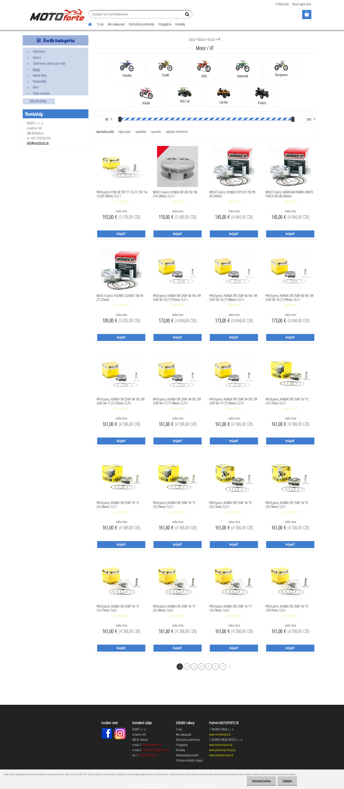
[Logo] (57, 15)
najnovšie (156, 131)
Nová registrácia (301, 4)
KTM (204, 76)
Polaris (262, 102)
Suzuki (165, 74)
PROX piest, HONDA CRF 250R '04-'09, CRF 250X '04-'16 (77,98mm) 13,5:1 (233, 298)
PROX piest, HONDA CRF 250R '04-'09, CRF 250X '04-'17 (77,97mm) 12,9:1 (121, 401)
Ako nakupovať (116, 24)
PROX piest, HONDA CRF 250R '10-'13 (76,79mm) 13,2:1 (174, 505)
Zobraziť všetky (37, 101)
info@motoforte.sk (38, 143)
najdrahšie (140, 131)
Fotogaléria (164, 24)
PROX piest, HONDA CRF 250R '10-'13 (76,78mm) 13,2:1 (118, 505)
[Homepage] (87, 23)
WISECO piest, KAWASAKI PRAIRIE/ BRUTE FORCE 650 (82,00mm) (289, 194)
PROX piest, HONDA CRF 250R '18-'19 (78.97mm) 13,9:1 (287, 608)
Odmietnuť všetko (261, 781)
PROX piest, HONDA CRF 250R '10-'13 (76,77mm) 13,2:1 (287, 401)
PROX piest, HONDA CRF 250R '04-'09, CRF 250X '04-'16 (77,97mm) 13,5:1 (177, 298)
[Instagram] (120, 729)
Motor (201, 39)
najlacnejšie (124, 131)
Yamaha (126, 75)
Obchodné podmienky (141, 24)
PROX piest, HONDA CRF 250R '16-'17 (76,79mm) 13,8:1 (230, 608)
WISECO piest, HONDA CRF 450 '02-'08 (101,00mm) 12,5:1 (175, 194)
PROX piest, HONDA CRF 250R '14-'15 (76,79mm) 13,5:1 (287, 505)
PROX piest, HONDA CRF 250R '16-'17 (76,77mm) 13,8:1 (118, 608)
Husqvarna (281, 74)
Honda (146, 103)
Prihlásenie (282, 4)
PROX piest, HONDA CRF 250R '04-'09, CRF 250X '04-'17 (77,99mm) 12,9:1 (233, 401)
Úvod (192, 39)
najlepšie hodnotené (177, 131)
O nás (100, 24)
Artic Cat (185, 101)
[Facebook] (107, 729)
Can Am (223, 102)
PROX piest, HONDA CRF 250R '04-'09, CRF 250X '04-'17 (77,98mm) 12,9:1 (177, 401)
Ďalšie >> (230, 666)
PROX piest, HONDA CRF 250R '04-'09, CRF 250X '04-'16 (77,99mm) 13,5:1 (290, 298)
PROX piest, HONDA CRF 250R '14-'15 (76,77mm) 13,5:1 (230, 505)
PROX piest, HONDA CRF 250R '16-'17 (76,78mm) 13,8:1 (174, 608)
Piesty (211, 39)
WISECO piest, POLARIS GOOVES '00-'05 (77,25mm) (120, 298)
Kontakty (180, 24)
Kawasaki (242, 75)
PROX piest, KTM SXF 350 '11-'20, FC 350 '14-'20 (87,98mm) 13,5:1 (122, 194)
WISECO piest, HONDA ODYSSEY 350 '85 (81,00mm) (232, 194)
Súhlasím (287, 781)
